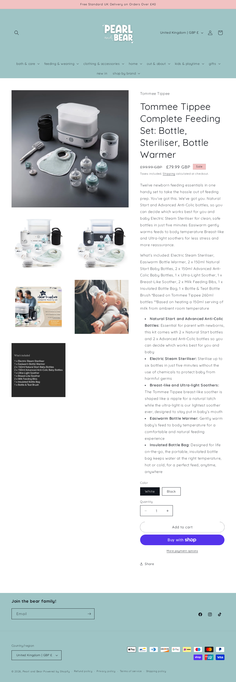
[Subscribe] (89, 613)
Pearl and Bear (33, 671)
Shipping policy (156, 671)
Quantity (146, 501)
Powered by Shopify (56, 671)
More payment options (182, 551)
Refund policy (83, 671)
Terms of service (131, 671)
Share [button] (149, 564)
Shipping (169, 173)
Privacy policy (106, 671)
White (150, 491)
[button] (17, 33)
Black (171, 491)
